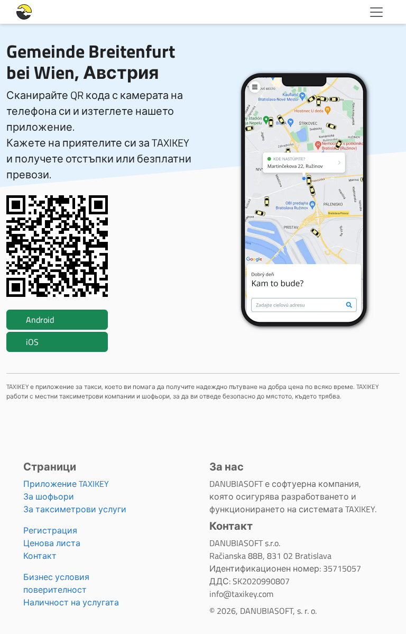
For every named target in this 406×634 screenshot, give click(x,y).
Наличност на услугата (71, 602)
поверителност (55, 589)
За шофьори (48, 496)
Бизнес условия (56, 576)
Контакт (40, 555)
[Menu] (376, 12)
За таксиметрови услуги (74, 509)
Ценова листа (51, 543)
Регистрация (50, 530)
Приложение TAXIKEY (66, 483)
